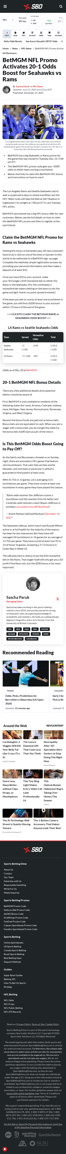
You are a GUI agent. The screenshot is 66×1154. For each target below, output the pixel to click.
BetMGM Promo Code (15, 906)
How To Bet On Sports (15, 983)
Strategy (8, 986)
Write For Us (10, 888)
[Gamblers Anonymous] (22, 1143)
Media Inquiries (11, 892)
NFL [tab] (23, 35)
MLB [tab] (15, 35)
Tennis (10, 691)
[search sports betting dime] (60, 6)
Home (6, 48)
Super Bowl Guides (13, 975)
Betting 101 (9, 979)
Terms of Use (38, 1024)
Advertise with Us (12, 881)
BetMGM (31, 370)
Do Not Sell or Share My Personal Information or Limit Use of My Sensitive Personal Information (33, 1126)
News (15, 48)
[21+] (8, 1135)
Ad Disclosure (9, 53)
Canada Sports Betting (15, 950)
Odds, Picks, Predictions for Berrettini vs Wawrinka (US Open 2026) (24, 699)
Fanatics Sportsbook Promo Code (20, 929)
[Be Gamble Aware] (50, 1134)
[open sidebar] (5, 6)
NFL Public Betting (13, 1008)
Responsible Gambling (15, 885)
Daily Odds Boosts (13, 41)
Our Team (9, 877)
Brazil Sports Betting (14, 954)
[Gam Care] (16, 1135)
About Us (8, 869)
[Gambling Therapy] (29, 1135)
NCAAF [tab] (32, 35)
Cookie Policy (52, 1024)
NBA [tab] (41, 35)
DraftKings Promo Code (16, 917)
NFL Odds (9, 1000)
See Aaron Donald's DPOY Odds (42, 41)
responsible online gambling (20, 1093)
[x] (58, 599)
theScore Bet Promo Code (17, 910)
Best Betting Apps (12, 958)
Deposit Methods (12, 961)
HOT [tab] (7, 36)
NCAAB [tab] (58, 35)
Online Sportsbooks (13, 942)
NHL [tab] (49, 35)
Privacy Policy (23, 1024)
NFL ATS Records (12, 1011)
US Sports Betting (12, 946)
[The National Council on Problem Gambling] (39, 1143)
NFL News (26, 48)
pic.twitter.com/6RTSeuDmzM (33, 506)
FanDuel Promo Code (14, 921)
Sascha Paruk (22, 86)
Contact (8, 873)
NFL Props (9, 1004)
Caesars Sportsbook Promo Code (20, 925)
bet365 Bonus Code (13, 913)
